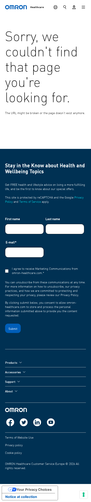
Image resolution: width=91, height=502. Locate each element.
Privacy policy (14, 445)
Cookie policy (13, 453)
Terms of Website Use (19, 437)
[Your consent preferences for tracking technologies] (84, 495)
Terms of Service (30, 201)
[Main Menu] (83, 7)
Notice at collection (21, 497)
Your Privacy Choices (34, 489)
